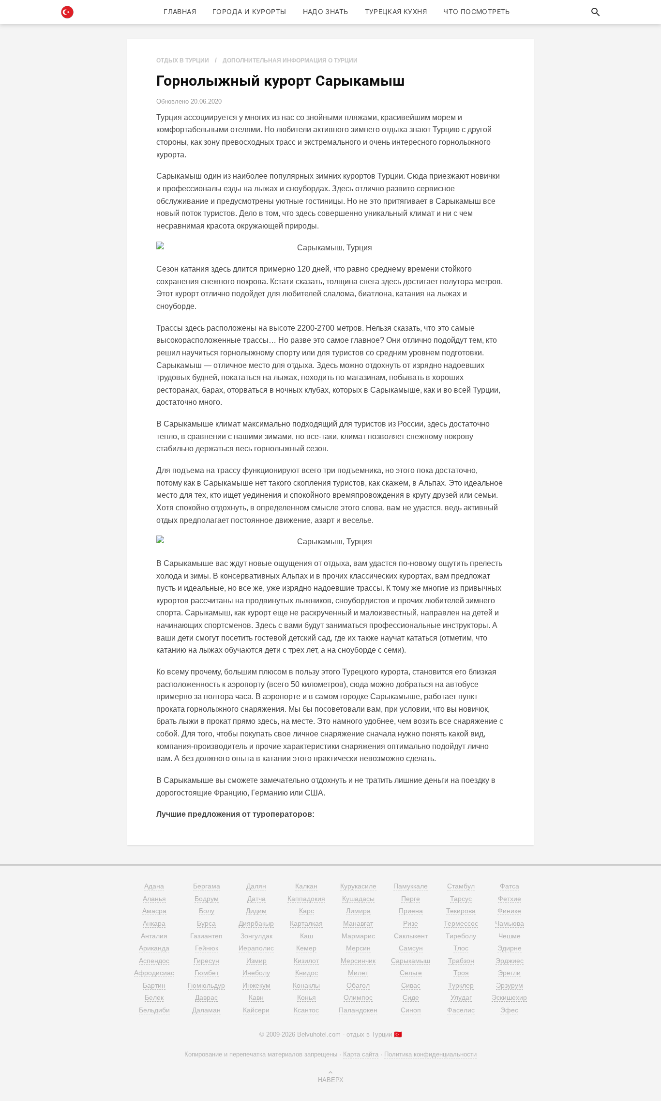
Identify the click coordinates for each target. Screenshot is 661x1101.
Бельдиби (154, 1010)
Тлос (460, 948)
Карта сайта (360, 1054)
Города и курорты (249, 11)
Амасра (154, 911)
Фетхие (509, 898)
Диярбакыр (256, 923)
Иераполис (256, 948)
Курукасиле (358, 886)
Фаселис (461, 1010)
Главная (180, 11)
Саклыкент (411, 936)
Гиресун (206, 960)
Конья (306, 997)
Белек (154, 997)
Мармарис (358, 936)
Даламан (206, 1010)
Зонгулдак (256, 936)
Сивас (411, 985)
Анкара (154, 923)
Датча (256, 898)
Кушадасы (358, 898)
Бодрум (207, 898)
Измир (256, 960)
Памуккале (410, 886)
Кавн (256, 997)
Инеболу (256, 973)
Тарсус (461, 898)
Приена (411, 911)
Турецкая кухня (396, 11)
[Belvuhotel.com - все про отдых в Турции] (67, 12)
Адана (154, 886)
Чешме (509, 936)
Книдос (306, 973)
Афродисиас (154, 973)
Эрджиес (510, 960)
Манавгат (358, 923)
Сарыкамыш (410, 960)
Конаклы (306, 985)
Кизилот (306, 960)
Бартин (154, 985)
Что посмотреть (476, 11)
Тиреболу (461, 936)
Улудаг (461, 997)
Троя (461, 973)
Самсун (411, 948)
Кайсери (256, 1010)
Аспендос (154, 960)
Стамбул (461, 886)
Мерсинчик (358, 960)
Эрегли (509, 973)
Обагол (358, 985)
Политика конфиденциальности (430, 1054)
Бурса (206, 923)
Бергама (206, 886)
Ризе (410, 923)
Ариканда (154, 948)
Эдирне (509, 948)
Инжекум (256, 985)
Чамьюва (509, 923)
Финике (509, 911)
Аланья (154, 898)
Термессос (461, 923)
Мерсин (358, 948)
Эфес (509, 1010)
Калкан (306, 886)
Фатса (509, 886)
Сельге (411, 973)
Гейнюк (206, 948)
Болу (206, 911)
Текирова (461, 911)
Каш (306, 936)
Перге (410, 898)
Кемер (306, 948)
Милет (358, 973)
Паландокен (358, 1010)
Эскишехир (509, 997)
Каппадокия (306, 898)
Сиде (411, 997)
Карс (306, 911)
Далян (256, 886)
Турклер (461, 985)
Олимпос (358, 997)
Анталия (154, 936)
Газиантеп (206, 936)
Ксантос (306, 1010)
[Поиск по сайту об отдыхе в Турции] (595, 12)
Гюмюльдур (206, 985)
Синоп (411, 1010)
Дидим (256, 911)
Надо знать (325, 11)
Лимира (358, 911)
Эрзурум (509, 985)
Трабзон (461, 960)
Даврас (206, 997)
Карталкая (306, 923)
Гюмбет (207, 973)
